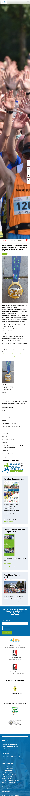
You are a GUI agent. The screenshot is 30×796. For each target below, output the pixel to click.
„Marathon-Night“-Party (8, 439)
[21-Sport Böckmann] (18, 240)
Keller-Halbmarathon (7, 768)
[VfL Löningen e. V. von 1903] (15, 689)
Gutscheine (5, 414)
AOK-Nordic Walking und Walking (10, 780)
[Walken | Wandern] (15, 667)
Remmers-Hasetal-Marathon (9, 767)
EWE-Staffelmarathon (7, 770)
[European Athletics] (15, 641)
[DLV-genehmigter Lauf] (15, 653)
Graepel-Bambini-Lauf (7, 784)
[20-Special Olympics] (11, 240)
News (3, 410)
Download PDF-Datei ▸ (9, 521)
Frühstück (4, 436)
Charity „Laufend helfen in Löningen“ (11, 426)
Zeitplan (4, 420)
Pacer (3, 430)
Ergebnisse (5, 450)
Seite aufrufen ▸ (11, 563)
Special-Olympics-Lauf (8, 786)
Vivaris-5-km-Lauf (6, 778)
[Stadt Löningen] (15, 710)
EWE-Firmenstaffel (7, 772)
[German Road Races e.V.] (15, 722)
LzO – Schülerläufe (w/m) (8, 782)
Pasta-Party (5, 433)
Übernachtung (5, 442)
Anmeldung (5, 788)
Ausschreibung (6, 417)
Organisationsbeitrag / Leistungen (10, 423)
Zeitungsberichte (6, 457)
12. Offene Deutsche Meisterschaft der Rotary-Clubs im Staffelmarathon (14, 446)
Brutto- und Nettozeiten (8, 453)
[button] (28, 2)
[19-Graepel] (4, 240)
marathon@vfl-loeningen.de (13, 756)
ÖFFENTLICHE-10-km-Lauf (9, 774)
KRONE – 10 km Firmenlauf (9, 776)
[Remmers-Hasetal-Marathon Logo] (4, 2)
